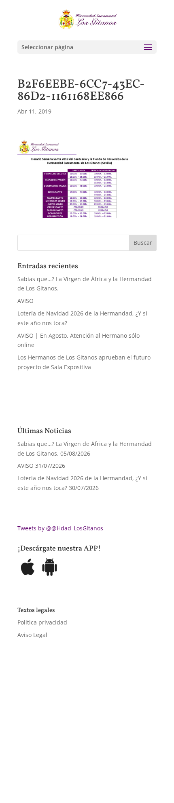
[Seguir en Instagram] (56, 761)
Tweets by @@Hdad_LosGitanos (60, 528)
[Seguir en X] (40, 761)
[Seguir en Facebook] (23, 761)
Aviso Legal (32, 635)
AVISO (25, 301)
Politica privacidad (42, 622)
